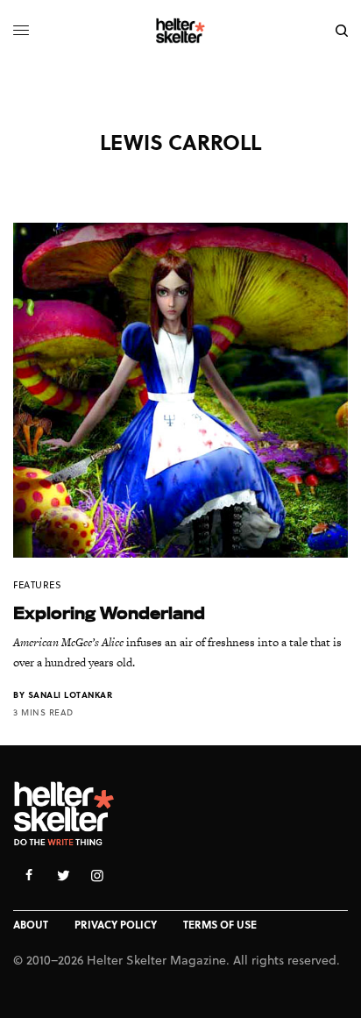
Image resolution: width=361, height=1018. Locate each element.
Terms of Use (220, 924)
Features (37, 584)
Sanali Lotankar (70, 694)
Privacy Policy (115, 924)
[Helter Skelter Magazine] (181, 31)
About (30, 924)
